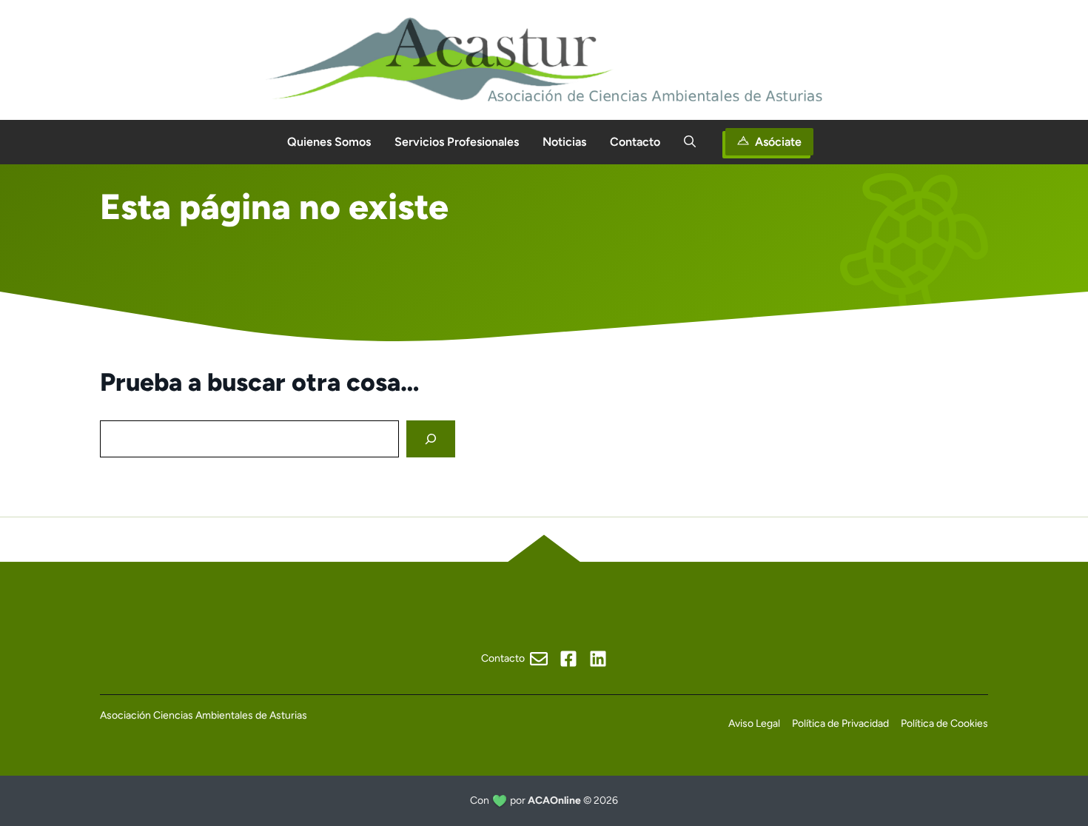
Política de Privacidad (840, 723)
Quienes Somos (329, 142)
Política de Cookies (944, 723)
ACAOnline (554, 800)
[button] (690, 142)
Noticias (564, 142)
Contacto (635, 142)
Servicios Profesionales (456, 142)
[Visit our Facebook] (568, 659)
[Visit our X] (598, 659)
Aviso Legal (754, 723)
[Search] (430, 439)
